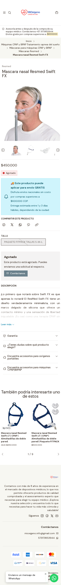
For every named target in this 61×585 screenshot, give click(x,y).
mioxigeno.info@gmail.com (40, 533)
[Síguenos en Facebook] (47, 515)
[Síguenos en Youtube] (56, 515)
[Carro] (56, 13)
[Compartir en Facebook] (4, 225)
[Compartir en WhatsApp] (20, 225)
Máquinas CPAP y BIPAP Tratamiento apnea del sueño (30, 44)
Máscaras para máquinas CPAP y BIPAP (30, 48)
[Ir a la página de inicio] (30, 13)
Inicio (29, 41)
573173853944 (46, 537)
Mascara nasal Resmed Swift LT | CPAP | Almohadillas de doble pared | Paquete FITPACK (45, 437)
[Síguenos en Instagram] (42, 515)
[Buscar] (9, 12)
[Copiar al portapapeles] (36, 225)
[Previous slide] (3, 150)
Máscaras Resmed (29, 51)
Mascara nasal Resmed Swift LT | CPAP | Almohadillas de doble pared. (13, 437)
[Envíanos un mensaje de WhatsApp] (54, 578)
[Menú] (4, 12)
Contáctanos (17, 273)
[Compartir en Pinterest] (28, 225)
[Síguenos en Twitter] (52, 515)
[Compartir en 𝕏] (12, 225)
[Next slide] (57, 150)
